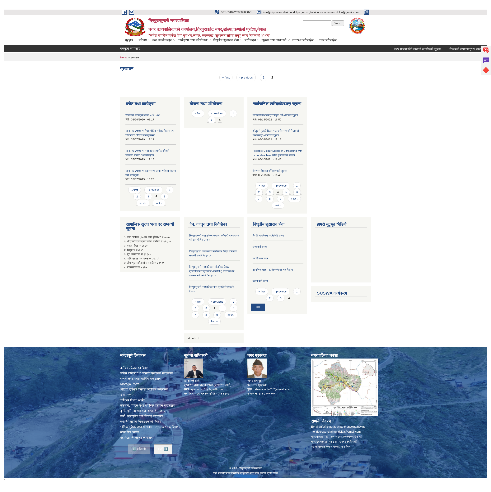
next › (142, 203)
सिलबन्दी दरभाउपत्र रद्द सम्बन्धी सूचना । (453, 49)
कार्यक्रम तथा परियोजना (193, 40)
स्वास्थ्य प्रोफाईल (303, 40)
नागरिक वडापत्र (260, 258)
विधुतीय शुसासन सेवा (226, 40)
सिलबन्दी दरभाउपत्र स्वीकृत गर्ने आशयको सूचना (275, 115)
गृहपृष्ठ (129, 40)
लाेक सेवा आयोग (129, 432)
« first (226, 77)
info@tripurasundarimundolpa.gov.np (342, 426)
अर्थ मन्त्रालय (128, 395)
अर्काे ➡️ (163, 449)
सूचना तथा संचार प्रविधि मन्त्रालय (140, 379)
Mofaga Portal (130, 384)
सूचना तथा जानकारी (274, 40)
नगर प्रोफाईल (328, 40)
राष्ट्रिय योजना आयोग (132, 400)
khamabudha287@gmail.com (272, 389)
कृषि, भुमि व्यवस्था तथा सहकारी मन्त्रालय (144, 411)
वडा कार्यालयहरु (162, 40)
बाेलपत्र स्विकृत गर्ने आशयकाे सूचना (270, 170)
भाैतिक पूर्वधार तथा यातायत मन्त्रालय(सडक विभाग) (150, 427)
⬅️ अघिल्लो (139, 449)
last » (159, 203)
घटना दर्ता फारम (260, 280)
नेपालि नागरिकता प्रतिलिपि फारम (268, 235)
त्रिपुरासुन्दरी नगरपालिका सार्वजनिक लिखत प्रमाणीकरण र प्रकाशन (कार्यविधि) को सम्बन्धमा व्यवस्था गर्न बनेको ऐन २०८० (211, 271)
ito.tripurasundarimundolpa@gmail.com (336, 431)
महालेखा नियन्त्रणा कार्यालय (136, 438)
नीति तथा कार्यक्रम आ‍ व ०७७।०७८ (142, 115)
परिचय (143, 40)
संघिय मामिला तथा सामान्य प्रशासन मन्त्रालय (146, 373)
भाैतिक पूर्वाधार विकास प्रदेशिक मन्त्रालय (144, 389)
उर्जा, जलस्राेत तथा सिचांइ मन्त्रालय (141, 416)
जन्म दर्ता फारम (260, 246)
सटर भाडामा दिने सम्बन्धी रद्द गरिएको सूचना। (400, 49)
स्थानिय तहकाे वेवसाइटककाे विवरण (140, 421)
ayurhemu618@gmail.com (206, 389)
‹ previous (246, 77)
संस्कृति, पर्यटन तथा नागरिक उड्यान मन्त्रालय (147, 405)
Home (124, 57)
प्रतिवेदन (250, 40)
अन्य (258, 307)
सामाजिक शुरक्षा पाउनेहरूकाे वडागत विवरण (273, 269)
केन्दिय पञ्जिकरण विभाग (134, 368)
